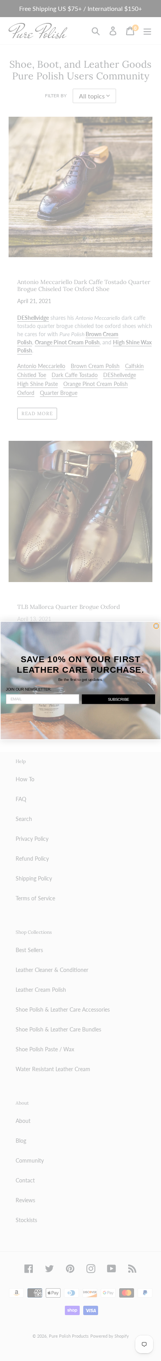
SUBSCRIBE (118, 699)
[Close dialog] (156, 626)
